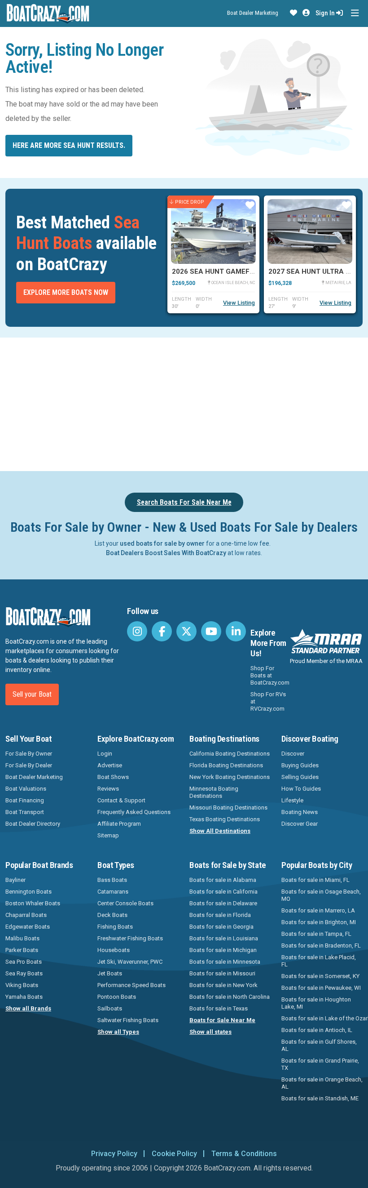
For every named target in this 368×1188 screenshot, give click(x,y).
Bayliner (15, 880)
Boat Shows (113, 777)
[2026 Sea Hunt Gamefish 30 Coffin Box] (213, 231)
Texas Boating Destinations (224, 819)
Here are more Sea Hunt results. (69, 145)
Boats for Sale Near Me (222, 1020)
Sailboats (109, 1008)
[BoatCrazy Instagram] (137, 631)
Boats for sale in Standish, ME (320, 1098)
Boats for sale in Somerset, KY (320, 976)
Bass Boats (112, 880)
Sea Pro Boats (23, 961)
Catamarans (112, 891)
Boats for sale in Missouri (222, 973)
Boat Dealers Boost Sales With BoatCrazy (166, 552)
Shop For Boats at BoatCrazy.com (269, 675)
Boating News (299, 812)
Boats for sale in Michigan (223, 950)
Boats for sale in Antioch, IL (316, 1030)
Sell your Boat (32, 694)
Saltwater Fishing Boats (127, 1020)
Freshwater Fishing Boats (130, 938)
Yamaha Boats (24, 996)
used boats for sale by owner (162, 543)
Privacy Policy (114, 1153)
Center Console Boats (125, 903)
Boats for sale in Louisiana (223, 938)
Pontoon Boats (116, 996)
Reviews (108, 788)
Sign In (325, 13)
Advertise (109, 765)
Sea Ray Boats (24, 973)
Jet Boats (109, 973)
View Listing (239, 303)
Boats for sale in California (223, 891)
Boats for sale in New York (223, 985)
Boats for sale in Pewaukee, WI (321, 987)
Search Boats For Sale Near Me (184, 502)
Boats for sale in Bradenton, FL (321, 945)
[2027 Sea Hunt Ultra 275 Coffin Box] (310, 231)
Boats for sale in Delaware (223, 903)
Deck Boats (112, 915)
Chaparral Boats (26, 915)
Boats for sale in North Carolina (229, 996)
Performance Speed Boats (131, 985)
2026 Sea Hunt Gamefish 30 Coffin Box (242, 271)
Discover (292, 753)
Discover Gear (299, 823)
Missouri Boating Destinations (228, 807)
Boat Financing (24, 800)
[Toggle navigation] (355, 13)
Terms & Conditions (244, 1153)
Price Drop (189, 202)
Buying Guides (300, 765)
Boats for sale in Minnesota (224, 961)
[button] (293, 13)
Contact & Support (121, 800)
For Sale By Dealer (28, 765)
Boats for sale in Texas (218, 1008)
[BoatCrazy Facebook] (162, 631)
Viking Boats (21, 985)
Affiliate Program (119, 823)
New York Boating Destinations (229, 777)
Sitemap (108, 835)
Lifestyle (292, 800)
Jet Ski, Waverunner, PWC (129, 961)
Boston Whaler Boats (32, 903)
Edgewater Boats (27, 926)
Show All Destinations (219, 831)
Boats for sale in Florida (220, 915)
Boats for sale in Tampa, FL (316, 933)
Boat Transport (24, 812)
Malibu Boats (22, 938)
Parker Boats (21, 950)
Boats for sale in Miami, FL (315, 880)
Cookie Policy (174, 1153)
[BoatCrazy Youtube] (211, 631)
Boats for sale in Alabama (222, 880)
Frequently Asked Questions (134, 812)
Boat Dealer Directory (32, 823)
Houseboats (113, 950)
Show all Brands (28, 1008)
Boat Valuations (25, 788)
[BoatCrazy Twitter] (186, 631)
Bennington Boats (28, 891)
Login (104, 753)
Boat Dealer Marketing (252, 12)
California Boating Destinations (229, 753)
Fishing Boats (115, 926)
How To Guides (301, 788)
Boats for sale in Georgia (221, 926)
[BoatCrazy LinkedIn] (236, 631)
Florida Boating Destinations (226, 765)
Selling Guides (300, 777)
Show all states (210, 1031)
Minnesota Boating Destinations (213, 792)
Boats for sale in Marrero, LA (318, 910)
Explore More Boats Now (65, 292)
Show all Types (118, 1031)
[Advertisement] (186, 403)
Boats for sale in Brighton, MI (318, 922)
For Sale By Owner (28, 753)
